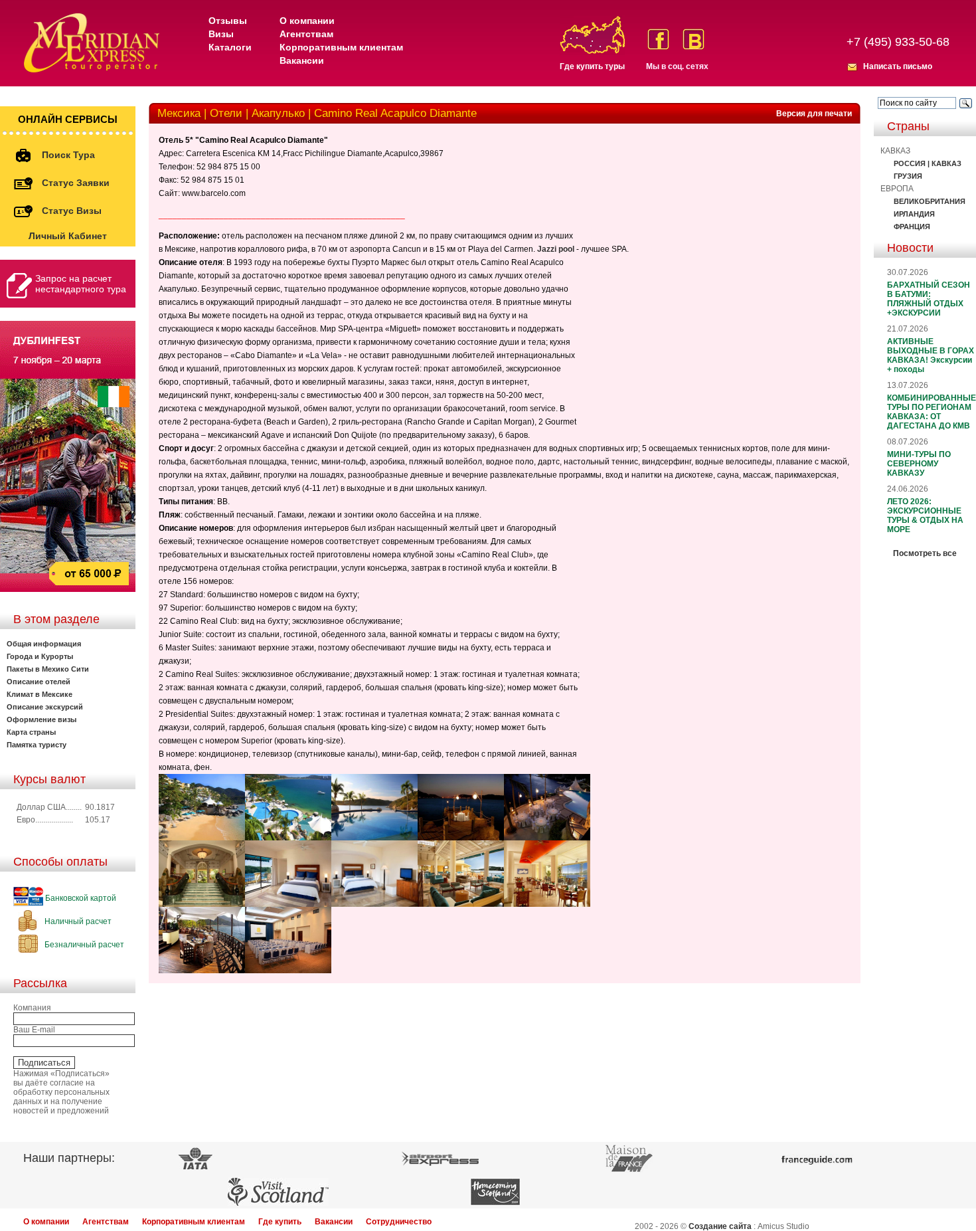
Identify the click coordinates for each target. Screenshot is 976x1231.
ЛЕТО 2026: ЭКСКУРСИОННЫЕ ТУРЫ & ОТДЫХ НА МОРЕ (925, 515)
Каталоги (230, 47)
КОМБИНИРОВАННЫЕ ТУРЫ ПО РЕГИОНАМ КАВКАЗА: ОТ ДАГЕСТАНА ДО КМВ (931, 411)
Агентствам (306, 34)
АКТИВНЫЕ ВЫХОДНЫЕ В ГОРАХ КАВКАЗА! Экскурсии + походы (930, 355)
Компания (32, 1007)
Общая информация (44, 644)
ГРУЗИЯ (908, 176)
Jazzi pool (555, 249)
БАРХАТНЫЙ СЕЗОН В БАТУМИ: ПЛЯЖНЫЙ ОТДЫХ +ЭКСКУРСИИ (928, 299)
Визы (221, 34)
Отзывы (227, 20)
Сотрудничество (399, 1221)
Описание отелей (38, 682)
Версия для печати (814, 113)
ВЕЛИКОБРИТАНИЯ (929, 201)
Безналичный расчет (83, 944)
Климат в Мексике (39, 694)
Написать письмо (897, 66)
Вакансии (302, 60)
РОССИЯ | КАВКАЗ (927, 163)
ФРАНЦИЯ (912, 227)
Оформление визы (41, 719)
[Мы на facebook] (658, 39)
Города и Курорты (40, 656)
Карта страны (31, 732)
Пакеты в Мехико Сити (48, 669)
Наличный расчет (77, 921)
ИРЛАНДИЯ (914, 214)
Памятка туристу (36, 745)
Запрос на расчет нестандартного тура (80, 283)
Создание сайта (720, 1226)
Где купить (279, 1221)
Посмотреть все (925, 553)
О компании (307, 20)
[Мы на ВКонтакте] (693, 39)
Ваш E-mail (34, 1029)
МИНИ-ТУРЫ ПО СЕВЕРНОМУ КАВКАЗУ (919, 464)
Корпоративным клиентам (341, 47)
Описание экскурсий (45, 707)
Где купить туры (592, 66)
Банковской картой (79, 898)
